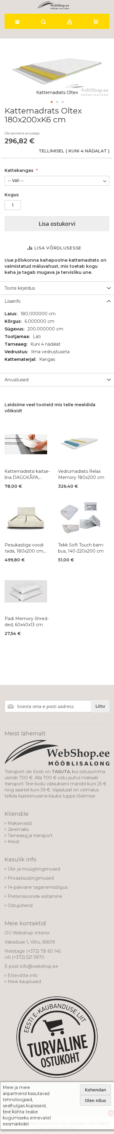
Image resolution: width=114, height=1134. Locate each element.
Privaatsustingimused (31, 878)
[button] (51, 101)
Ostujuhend (20, 905)
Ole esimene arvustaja (22, 133)
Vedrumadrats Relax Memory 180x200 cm (81, 474)
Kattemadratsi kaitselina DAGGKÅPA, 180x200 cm (27, 474)
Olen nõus (95, 1100)
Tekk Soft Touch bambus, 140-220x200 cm (81, 548)
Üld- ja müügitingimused (34, 869)
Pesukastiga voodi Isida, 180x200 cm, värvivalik (24, 548)
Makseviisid (20, 823)
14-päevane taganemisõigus (37, 887)
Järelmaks (18, 829)
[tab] (57, 288)
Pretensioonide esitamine (35, 896)
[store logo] (53, 5)
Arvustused (17, 379)
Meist (13, 841)
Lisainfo (13, 301)
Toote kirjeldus (20, 288)
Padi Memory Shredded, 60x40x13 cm (27, 621)
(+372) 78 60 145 (43, 951)
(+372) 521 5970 (28, 957)
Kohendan (95, 1090)
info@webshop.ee (39, 966)
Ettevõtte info (23, 975)
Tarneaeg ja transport (30, 835)
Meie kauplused (24, 981)
